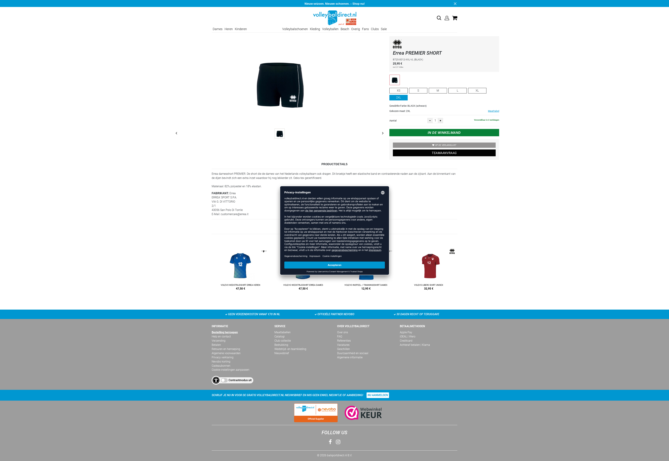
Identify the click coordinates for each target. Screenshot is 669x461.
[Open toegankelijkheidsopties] (216, 380)
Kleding (315, 29)
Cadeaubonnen (221, 365)
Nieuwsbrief (281, 353)
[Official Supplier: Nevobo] (316, 412)
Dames (217, 29)
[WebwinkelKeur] (359, 413)
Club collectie (282, 340)
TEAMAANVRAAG (444, 153)
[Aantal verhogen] (440, 120)
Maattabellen (282, 332)
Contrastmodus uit (240, 380)
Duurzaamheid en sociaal (352, 353)
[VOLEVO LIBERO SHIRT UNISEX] (428, 268)
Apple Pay (406, 332)
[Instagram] (338, 442)
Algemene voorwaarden (226, 353)
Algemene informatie (350, 357)
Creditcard (406, 340)
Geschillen (343, 349)
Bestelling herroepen (225, 332)
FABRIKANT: (220, 193)
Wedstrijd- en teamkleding (290, 349)
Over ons (342, 332)
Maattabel (493, 111)
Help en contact (221, 336)
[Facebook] (330, 442)
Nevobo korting (221, 361)
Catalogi (279, 336)
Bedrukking (281, 344)
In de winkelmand (444, 133)
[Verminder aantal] (430, 120)
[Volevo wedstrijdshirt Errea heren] (240, 268)
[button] (439, 18)
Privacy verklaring (222, 357)
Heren (229, 29)
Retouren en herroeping (226, 349)
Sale (384, 29)
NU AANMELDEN (378, 395)
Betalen (216, 344)
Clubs (375, 29)
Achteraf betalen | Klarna (415, 344)
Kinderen (241, 29)
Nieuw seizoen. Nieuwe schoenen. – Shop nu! (335, 3)
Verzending (218, 340)
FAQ (339, 336)
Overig (355, 29)
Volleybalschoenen (295, 29)
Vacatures (343, 344)
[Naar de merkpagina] (397, 44)
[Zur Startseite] (334, 17)
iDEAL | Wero (407, 336)
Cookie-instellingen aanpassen (230, 369)
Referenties (344, 340)
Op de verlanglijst (445, 145)
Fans (365, 29)
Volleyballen (330, 29)
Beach (345, 29)
